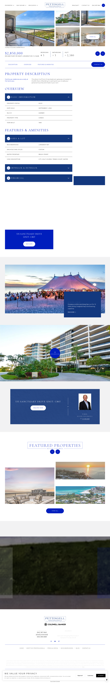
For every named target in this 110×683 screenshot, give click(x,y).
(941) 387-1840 (96, 5)
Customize (90, 675)
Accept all (100, 675)
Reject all (80, 675)
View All (93, 36)
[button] (98, 64)
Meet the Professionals (35, 648)
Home (22, 648)
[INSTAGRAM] (51, 641)
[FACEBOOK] (58, 641)
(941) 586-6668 (42, 637)
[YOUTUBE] (55, 641)
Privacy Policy (27, 578)
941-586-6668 (86, 419)
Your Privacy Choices (55, 681)
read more (71, 312)
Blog (78, 648)
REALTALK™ (75, 5)
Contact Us (85, 5)
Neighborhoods (67, 648)
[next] (57, 451)
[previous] (52, 451)
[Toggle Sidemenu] (103, 5)
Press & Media (52, 648)
